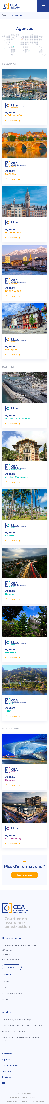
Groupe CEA (8, 982)
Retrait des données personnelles (24, 1097)
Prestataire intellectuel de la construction (22, 1025)
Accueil (5, 15)
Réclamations (38, 1102)
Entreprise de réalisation (14, 1031)
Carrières (6, 1077)
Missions (6, 1071)
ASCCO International (12, 993)
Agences (6, 1059)
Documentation (10, 1065)
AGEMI (5, 999)
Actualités (7, 1053)
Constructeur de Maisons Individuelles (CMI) (21, 1039)
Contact (11, 967)
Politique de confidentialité (18, 1102)
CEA (4, 987)
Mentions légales (24, 1093)
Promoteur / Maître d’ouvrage (17, 1019)
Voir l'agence (11, 121)
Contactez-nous (24, 875)
